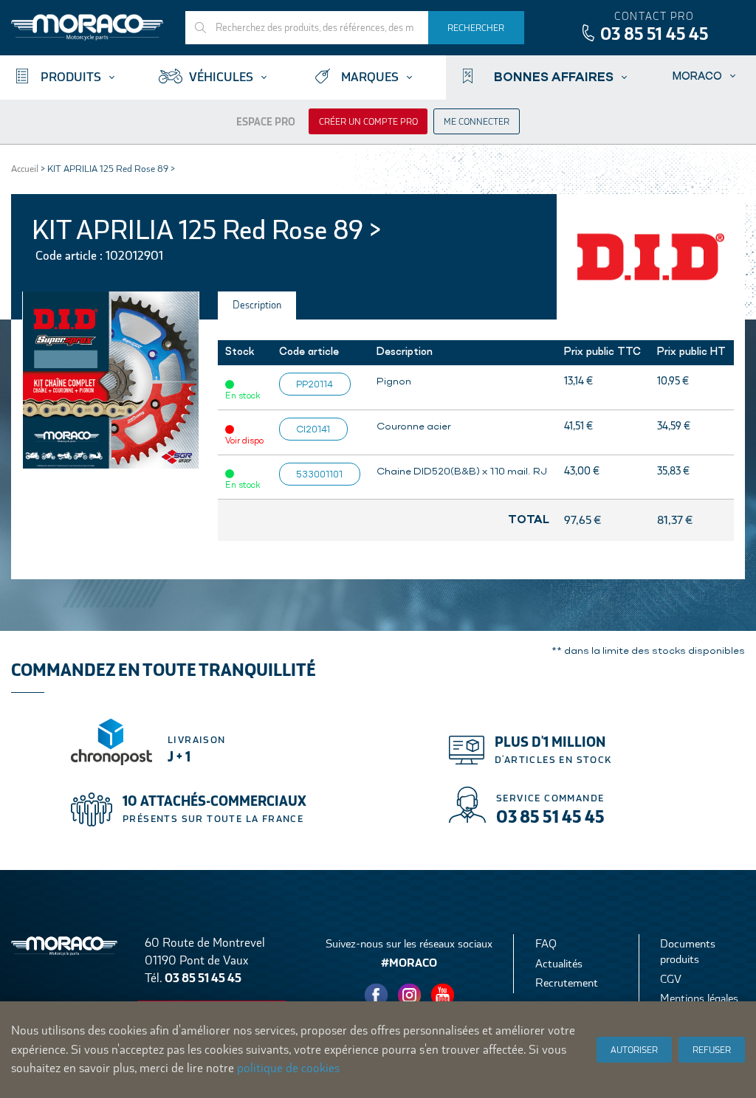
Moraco (697, 75)
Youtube (443, 995)
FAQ (546, 943)
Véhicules (221, 77)
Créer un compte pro (368, 122)
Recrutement (566, 983)
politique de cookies (288, 1068)
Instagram (410, 995)
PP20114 (314, 384)
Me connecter (476, 122)
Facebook (376, 995)
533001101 (319, 474)
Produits (71, 77)
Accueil (24, 168)
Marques (370, 77)
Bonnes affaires (554, 76)
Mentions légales (699, 998)
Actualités (559, 963)
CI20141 (313, 429)
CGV (670, 979)
